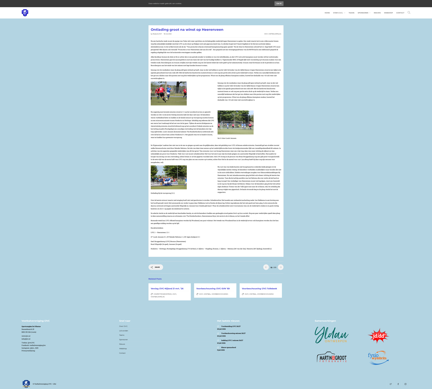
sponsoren (363, 13)
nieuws (377, 13)
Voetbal (207, 294)
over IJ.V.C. (338, 13)
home (327, 13)
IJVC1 (266, 34)
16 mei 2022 (168, 34)
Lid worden (123, 331)
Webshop (388, 13)
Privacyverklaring (28, 351)
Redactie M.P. (157, 34)
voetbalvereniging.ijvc (37, 345)
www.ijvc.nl (26, 336)
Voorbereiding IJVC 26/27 (231, 326)
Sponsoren (123, 340)
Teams (351, 13)
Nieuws (122, 344)
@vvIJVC (31, 343)
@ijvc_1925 (34, 348)
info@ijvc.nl (26, 339)
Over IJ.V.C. (123, 326)
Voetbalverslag (274, 34)
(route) (33, 332)
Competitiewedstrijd (163, 294)
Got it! (279, 3)
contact (400, 13)
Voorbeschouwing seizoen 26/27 (233, 333)
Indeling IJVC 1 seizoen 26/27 (232, 340)
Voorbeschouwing (220, 294)
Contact (122, 353)
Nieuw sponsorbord (228, 347)
